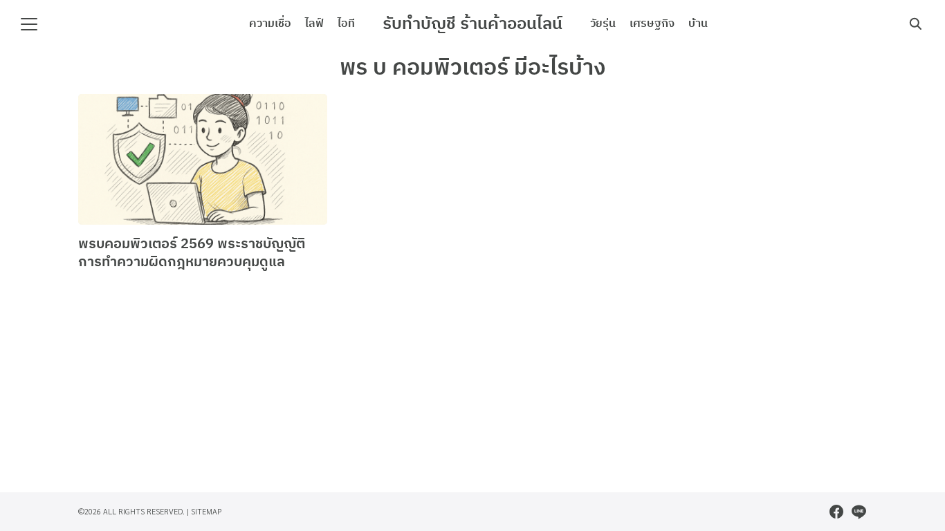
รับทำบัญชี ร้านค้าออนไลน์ (472, 24)
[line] (858, 511)
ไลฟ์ (314, 24)
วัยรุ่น (603, 24)
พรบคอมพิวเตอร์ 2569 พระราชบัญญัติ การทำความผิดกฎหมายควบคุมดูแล (191, 253)
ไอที (346, 24)
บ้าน (698, 24)
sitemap (206, 511)
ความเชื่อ (270, 24)
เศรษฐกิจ (652, 24)
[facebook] (836, 511)
